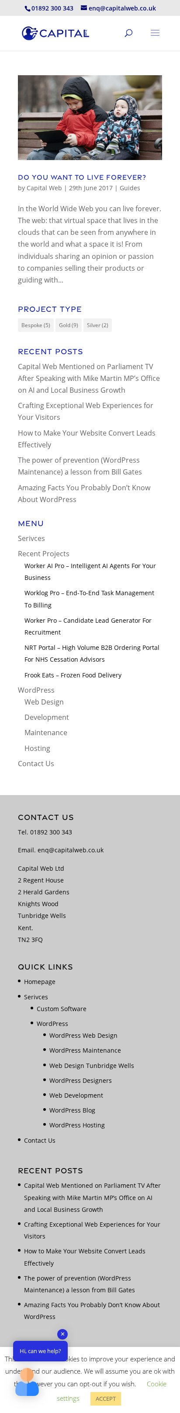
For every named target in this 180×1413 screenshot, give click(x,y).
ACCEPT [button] (106, 1399)
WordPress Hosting (77, 1125)
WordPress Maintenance (85, 1050)
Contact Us (36, 763)
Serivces (31, 538)
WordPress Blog (72, 1110)
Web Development (76, 1095)
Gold (68, 325)
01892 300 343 (51, 832)
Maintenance (45, 732)
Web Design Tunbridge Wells (91, 1065)
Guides (130, 188)
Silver (97, 325)
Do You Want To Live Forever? (82, 177)
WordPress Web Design (83, 1035)
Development (46, 717)
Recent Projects (43, 553)
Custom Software (62, 1009)
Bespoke (35, 325)
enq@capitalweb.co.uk (71, 850)
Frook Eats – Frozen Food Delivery (72, 675)
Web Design (44, 702)
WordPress (36, 690)
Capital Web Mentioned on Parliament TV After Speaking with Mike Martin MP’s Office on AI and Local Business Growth (89, 378)
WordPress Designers (80, 1080)
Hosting (37, 748)
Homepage (39, 981)
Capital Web (44, 188)
